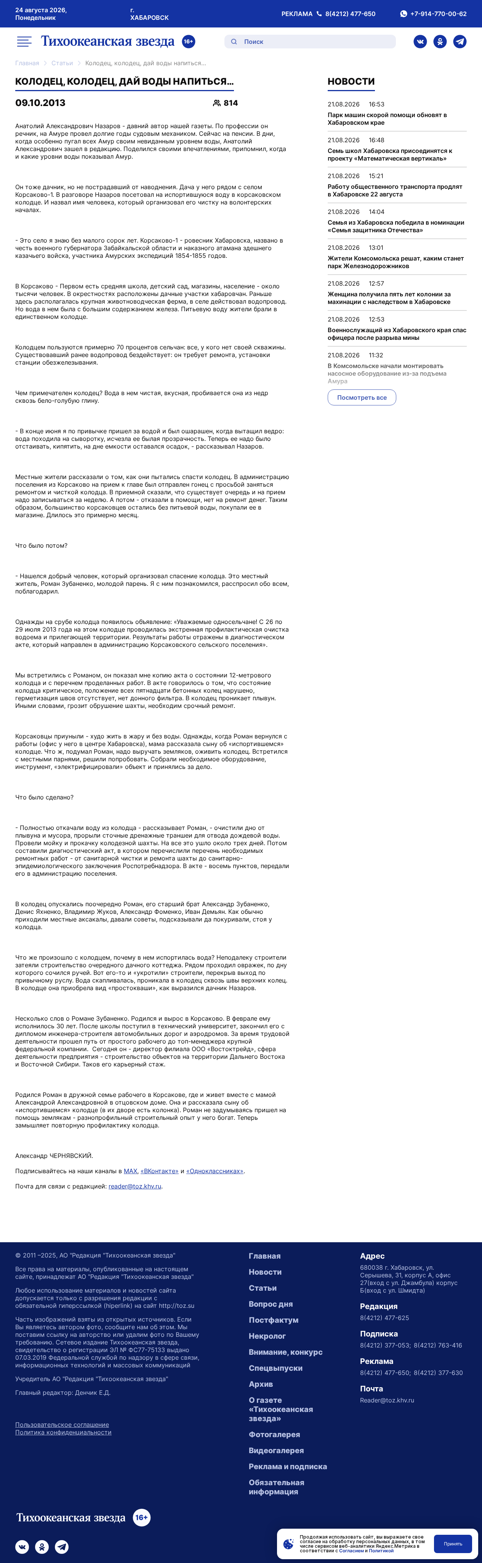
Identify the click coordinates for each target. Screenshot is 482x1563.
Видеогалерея (276, 1450)
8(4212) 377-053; (385, 1345)
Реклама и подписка (288, 1466)
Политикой (381, 1550)
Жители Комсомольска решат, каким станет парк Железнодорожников (396, 262)
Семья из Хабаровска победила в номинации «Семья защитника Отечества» (396, 226)
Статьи (62, 63)
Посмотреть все (362, 397)
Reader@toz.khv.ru (387, 1400)
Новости (265, 1272)
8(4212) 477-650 (350, 14)
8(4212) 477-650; (385, 1372)
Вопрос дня (271, 1304)
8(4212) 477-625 (384, 1318)
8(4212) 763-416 (438, 1345)
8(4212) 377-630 (438, 1372)
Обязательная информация (276, 1487)
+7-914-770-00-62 (438, 14)
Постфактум (273, 1320)
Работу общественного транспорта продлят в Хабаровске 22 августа (395, 190)
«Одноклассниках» (214, 1171)
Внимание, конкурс (286, 1352)
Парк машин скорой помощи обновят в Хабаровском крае (387, 118)
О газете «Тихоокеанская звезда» (281, 1409)
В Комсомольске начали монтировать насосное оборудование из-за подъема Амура (387, 373)
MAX (130, 1171)
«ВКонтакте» (160, 1171)
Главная (27, 63)
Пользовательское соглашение (62, 1424)
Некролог (267, 1336)
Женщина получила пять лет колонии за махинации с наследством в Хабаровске (389, 298)
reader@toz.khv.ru (135, 1186)
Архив (261, 1384)
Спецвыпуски (276, 1368)
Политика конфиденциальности (63, 1432)
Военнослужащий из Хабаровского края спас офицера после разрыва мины (397, 333)
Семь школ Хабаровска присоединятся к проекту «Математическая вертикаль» (390, 154)
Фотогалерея (274, 1434)
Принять (453, 1544)
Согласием (351, 1550)
